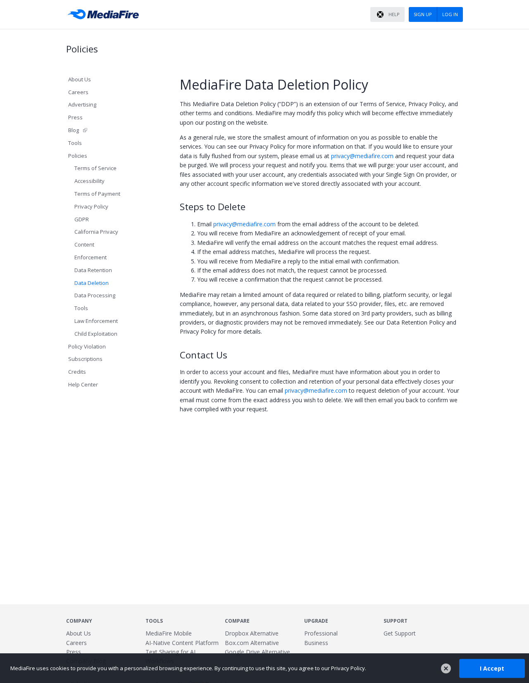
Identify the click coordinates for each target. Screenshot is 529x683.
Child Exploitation (95, 333)
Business (316, 643)
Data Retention (93, 270)
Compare (237, 620)
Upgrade (316, 620)
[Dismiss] (446, 668)
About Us (79, 79)
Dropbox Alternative (252, 633)
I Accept (492, 668)
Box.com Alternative (252, 643)
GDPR (81, 219)
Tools (75, 143)
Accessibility (89, 181)
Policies (77, 155)
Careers (78, 92)
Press (75, 117)
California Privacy (96, 231)
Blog (73, 130)
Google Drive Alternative (257, 652)
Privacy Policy (91, 206)
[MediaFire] (105, 14)
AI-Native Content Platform (182, 643)
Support (395, 620)
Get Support (400, 633)
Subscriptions (85, 359)
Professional (321, 633)
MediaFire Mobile (168, 633)
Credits (77, 371)
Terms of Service (95, 168)
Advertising (82, 104)
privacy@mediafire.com (363, 156)
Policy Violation (87, 346)
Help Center (83, 384)
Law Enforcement (96, 321)
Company (79, 620)
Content (84, 244)
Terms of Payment (97, 193)
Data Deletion (91, 283)
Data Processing (94, 295)
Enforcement (90, 257)
